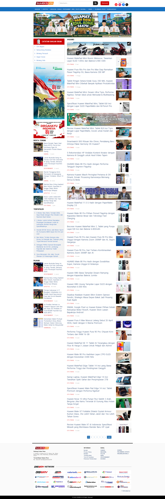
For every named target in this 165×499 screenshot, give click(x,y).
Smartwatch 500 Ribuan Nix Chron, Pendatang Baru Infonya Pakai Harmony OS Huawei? (90, 143)
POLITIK (77, 9)
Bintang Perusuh (41, 54)
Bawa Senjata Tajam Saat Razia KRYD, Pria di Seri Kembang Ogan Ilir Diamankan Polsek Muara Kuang (53, 147)
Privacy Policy (88, 452)
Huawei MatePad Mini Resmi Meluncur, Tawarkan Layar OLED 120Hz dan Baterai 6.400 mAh (89, 59)
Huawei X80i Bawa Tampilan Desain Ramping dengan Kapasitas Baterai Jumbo (87, 274)
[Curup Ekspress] (123, 482)
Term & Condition (89, 457)
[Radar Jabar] (91, 482)
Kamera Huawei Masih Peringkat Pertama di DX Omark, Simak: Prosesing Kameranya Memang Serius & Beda (89, 177)
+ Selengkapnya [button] (125, 491)
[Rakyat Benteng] (107, 487)
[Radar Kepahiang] (107, 482)
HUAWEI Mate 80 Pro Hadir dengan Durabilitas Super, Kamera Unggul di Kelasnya (88, 263)
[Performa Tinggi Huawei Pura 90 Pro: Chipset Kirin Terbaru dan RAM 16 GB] (123, 335)
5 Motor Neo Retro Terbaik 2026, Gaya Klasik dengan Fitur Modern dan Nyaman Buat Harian (48, 215)
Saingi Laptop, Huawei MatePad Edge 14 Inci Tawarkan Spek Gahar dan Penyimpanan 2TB (87, 378)
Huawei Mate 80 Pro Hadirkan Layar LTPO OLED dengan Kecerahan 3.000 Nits (89, 355)
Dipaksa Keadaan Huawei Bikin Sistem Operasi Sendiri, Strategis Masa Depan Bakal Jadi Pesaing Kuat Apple (89, 297)
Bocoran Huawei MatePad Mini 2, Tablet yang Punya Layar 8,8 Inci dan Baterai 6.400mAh (90, 228)
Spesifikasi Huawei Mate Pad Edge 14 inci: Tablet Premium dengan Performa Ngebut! (89, 389)
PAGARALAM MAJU (111, 9)
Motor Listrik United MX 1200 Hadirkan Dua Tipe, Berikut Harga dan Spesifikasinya (52, 200)
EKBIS (73, 9)
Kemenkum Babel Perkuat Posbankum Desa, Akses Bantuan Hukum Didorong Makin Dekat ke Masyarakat (53, 322)
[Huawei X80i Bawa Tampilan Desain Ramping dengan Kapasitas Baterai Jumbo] (123, 276)
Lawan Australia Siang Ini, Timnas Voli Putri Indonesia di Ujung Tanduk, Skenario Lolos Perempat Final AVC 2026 (53, 162)
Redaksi (86, 454)
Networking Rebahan (42, 50)
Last (109, 437)
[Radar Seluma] (91, 487)
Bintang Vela (39, 60)
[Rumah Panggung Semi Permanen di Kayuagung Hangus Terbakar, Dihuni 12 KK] (38, 176)
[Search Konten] (95, 3)
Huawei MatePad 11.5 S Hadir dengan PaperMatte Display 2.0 (90, 204)
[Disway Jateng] (107, 477)
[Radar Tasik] (74, 472)
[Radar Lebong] (74, 487)
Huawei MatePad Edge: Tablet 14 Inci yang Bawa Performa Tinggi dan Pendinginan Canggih (89, 367)
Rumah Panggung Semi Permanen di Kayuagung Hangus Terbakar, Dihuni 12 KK (53, 175)
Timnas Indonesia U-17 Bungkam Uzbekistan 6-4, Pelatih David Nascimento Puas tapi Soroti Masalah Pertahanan (53, 294)
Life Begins (39, 47)
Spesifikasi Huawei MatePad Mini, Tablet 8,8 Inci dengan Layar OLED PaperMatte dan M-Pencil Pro (89, 105)
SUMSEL (90, 9)
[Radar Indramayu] (107, 472)
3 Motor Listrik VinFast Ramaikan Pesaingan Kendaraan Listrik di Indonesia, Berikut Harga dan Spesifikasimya (46, 223)
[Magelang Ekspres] (123, 477)
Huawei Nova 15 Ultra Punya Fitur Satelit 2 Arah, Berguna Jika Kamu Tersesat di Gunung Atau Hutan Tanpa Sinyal (90, 402)
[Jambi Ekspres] (58, 477)
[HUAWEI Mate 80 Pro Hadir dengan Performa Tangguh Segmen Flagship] (123, 167)
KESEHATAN (53, 9)
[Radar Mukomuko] (42, 487)
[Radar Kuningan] (42, 482)
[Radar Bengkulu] (58, 487)
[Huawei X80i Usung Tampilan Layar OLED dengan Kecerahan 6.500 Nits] (123, 287)
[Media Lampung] (91, 472)
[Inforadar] (74, 477)
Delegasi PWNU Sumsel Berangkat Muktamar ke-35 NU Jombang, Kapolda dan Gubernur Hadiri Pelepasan (47, 248)
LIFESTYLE (45, 9)
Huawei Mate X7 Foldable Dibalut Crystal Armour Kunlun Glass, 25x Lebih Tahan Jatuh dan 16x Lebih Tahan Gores (90, 414)
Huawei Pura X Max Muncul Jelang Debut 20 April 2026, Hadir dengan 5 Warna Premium (90, 322)
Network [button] (105, 3)
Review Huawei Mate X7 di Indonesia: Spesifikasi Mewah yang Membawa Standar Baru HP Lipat (89, 426)
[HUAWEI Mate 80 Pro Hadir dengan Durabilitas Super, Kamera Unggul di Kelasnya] (123, 265)
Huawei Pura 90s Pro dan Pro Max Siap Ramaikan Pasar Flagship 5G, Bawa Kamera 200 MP (90, 71)
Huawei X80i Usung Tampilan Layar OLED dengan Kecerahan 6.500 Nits (89, 285)
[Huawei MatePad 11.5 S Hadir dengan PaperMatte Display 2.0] (123, 206)
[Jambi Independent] (42, 477)
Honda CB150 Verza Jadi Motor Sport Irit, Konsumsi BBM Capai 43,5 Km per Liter (48, 232)
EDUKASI (59, 9)
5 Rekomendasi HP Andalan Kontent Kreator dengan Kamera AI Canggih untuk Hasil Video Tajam (91, 154)
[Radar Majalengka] (58, 482)
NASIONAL (83, 9)
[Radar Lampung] (91, 477)
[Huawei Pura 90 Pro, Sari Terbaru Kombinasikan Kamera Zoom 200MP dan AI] (123, 253)
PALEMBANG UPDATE (100, 9)
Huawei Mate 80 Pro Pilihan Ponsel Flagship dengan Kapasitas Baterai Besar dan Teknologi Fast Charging (91, 216)
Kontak (86, 450)
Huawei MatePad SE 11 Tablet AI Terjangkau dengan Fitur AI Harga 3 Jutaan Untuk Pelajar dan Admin (91, 344)
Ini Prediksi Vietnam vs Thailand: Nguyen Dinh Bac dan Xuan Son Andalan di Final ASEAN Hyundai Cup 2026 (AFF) (53, 308)
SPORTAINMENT (67, 9)
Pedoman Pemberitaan (90, 459)
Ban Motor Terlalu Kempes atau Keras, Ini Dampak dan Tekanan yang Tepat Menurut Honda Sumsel (48, 239)
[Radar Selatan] (123, 487)
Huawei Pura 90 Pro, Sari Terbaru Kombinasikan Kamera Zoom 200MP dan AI (89, 251)
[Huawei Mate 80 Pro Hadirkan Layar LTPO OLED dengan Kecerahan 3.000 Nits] (123, 358)
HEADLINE (37, 9)
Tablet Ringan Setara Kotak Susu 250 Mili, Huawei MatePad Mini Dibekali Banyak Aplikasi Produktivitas (91, 82)
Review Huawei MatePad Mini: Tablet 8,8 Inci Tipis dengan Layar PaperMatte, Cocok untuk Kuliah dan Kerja (90, 131)
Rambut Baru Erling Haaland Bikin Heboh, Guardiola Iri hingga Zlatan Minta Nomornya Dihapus (53, 187)
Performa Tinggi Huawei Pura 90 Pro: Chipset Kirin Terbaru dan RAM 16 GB (90, 333)
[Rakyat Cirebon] (123, 472)
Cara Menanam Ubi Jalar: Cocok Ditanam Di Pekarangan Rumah (46, 255)
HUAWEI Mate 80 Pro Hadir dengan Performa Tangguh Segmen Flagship (87, 165)
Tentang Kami (88, 455)
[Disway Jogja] (74, 482)
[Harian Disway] (58, 472)
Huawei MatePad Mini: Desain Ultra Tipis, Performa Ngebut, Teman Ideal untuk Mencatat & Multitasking (90, 93)
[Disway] (42, 472)
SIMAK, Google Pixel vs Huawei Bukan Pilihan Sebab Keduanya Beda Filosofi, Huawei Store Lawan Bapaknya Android (91, 310)
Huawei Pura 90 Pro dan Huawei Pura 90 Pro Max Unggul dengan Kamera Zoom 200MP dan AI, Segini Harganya (91, 240)
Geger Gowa (39, 57)
